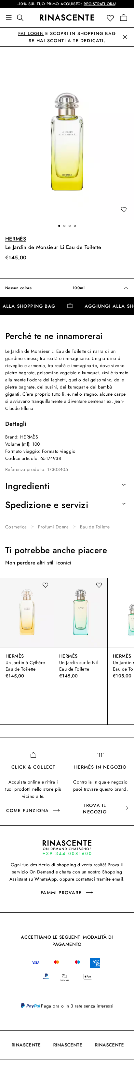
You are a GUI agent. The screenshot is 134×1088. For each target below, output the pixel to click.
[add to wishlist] (123, 210)
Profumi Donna (53, 527)
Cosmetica (16, 527)
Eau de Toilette (95, 527)
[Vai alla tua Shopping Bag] (123, 17)
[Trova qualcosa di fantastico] (22, 17)
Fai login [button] (31, 33)
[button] (111, 17)
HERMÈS (15, 238)
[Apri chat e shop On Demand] (67, 847)
